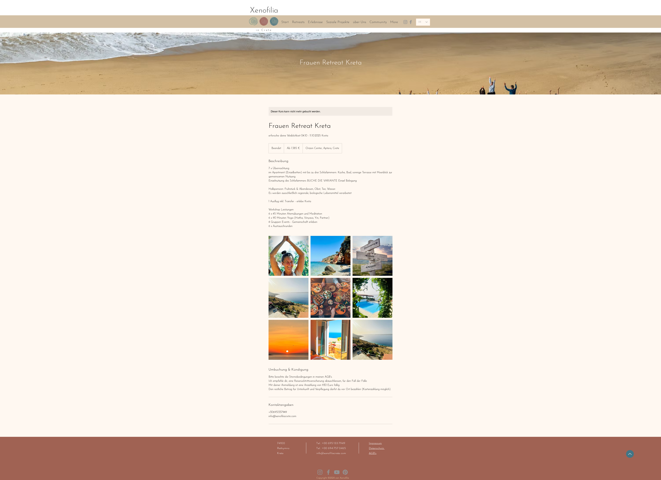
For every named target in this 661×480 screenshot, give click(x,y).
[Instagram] (405, 22)
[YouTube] (336, 472)
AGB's (372, 453)
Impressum (375, 443)
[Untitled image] (288, 256)
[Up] (630, 454)
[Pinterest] (345, 472)
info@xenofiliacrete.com (331, 453)
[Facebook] (410, 22)
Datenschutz (377, 448)
